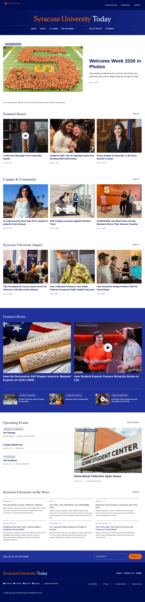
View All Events (133, 422)
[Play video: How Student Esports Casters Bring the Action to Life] (108, 347)
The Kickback (10, 460)
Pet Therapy (9, 432)
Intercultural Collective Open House (97, 476)
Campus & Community (13, 44)
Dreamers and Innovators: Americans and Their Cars (116, 506)
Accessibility (92, 584)
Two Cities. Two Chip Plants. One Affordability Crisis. (69, 506)
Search (137, 5)
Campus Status (120, 584)
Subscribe (125, 5)
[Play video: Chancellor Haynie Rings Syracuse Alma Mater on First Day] (103, 399)
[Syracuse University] (17, 4)
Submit (134, 556)
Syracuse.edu (111, 5)
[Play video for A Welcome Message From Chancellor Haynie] (25, 136)
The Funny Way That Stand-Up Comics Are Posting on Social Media (114, 528)
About (34, 29)
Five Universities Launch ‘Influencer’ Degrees (23, 505)
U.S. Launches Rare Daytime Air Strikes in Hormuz (68, 528)
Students (109, 29)
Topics (43, 29)
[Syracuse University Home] (72, 19)
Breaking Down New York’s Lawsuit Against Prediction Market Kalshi (22, 528)
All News (54, 29)
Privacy (106, 584)
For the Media (67, 29)
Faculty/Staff (95, 29)
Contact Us (129, 573)
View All (136, 114)
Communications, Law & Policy (87, 325)
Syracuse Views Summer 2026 (76, 399)
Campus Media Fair (13, 445)
